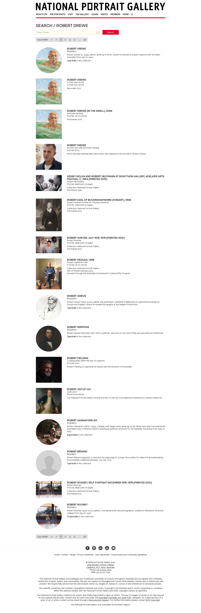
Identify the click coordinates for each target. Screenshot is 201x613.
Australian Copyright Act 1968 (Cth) (115, 598)
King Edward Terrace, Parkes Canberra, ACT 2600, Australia (100, 566)
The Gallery (82, 14)
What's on (41, 14)
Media (72, 555)
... (79, 39)
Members (115, 14)
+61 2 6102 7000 (103, 570)
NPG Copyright (153, 600)
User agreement (102, 555)
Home (57, 555)
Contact (64, 555)
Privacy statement (85, 555)
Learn (94, 14)
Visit (70, 14)
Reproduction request (99, 600)
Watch (104, 14)
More (126, 14)
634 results (42, 39)
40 (85, 39)
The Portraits (57, 14)
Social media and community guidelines (129, 555)
